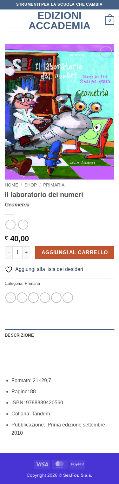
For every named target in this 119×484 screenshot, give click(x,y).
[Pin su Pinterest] (56, 297)
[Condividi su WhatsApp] (10, 297)
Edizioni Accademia (59, 20)
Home (11, 185)
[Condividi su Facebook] (22, 297)
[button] (8, 20)
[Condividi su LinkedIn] (68, 297)
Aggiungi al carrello (75, 252)
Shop (30, 185)
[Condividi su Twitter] (33, 297)
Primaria (53, 185)
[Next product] (10, 225)
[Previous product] (23, 225)
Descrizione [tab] (19, 335)
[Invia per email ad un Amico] (45, 297)
